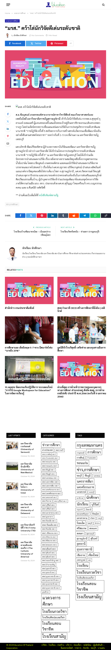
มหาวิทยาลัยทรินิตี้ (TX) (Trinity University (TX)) (28, 527)
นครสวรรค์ (81, 492)
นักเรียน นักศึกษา (20, 35)
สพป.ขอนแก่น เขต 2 (49, 462)
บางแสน (101, 648)
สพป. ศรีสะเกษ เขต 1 (50, 533)
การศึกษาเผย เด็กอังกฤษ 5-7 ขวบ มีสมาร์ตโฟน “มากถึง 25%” (28, 349)
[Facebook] (8, 114)
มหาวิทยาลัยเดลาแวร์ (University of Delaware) (27, 508)
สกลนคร (93, 528)
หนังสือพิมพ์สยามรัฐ (48, 195)
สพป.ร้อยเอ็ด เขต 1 (49, 521)
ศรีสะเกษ (81, 528)
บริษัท (44, 645)
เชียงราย (81, 555)
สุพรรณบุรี (90, 533)
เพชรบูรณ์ (81, 560)
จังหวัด (86, 648)
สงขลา (80, 533)
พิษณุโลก (95, 513)
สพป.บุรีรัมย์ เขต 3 (48, 509)
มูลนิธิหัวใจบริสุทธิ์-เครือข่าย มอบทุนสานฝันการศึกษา (81, 349)
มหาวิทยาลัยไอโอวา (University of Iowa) (27, 488)
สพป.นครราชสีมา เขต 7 (50, 486)
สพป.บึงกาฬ (46, 501)
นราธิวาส (80, 498)
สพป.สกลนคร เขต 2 (49, 545)
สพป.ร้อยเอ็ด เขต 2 (50, 525)
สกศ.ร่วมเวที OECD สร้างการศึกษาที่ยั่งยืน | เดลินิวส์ (81, 309)
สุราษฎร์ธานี (82, 538)
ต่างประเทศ (47, 450)
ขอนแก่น (82, 463)
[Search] (103, 4)
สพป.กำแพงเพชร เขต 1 (50, 458)
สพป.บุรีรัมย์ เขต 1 (60, 501)
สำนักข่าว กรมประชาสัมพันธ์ (19, 307)
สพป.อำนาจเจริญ (48, 564)
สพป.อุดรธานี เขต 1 (49, 568)
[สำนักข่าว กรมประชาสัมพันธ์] (29, 290)
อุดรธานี (81, 543)
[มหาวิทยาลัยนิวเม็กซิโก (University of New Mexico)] (12, 466)
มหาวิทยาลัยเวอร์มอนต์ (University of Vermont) (27, 447)
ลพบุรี (90, 523)
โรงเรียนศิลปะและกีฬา (53, 617)
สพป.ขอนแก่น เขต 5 (49, 466)
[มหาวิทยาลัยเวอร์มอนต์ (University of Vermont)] (12, 446)
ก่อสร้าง (60, 645)
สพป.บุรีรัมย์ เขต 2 (48, 505)
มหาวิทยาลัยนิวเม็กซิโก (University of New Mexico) (27, 468)
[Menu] (8, 4)
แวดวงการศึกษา (12, 21)
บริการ (69, 645)
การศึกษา (94, 452)
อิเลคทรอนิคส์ (67, 648)
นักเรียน (82, 504)
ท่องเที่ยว (77, 645)
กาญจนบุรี (80, 453)
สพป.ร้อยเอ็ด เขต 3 (49, 529)
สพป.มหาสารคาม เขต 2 (50, 513)
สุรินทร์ (93, 538)
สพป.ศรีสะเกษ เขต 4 (49, 541)
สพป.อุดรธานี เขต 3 (48, 572)
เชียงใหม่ (93, 555)
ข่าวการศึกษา (51, 445)
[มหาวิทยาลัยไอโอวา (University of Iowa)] (12, 486)
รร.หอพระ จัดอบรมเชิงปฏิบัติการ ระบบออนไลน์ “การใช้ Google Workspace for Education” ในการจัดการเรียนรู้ (28, 390)
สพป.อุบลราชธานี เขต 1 (51, 576)
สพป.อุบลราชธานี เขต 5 (51, 588)
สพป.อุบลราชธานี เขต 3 (50, 584)
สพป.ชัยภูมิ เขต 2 (48, 474)
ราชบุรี (100, 518)
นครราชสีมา (85, 481)
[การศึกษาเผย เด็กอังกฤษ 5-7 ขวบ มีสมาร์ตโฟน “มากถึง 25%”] (29, 330)
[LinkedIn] (8, 129)
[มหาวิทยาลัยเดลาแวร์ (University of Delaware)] (12, 507)
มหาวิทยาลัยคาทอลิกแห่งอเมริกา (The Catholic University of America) (27, 549)
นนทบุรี (91, 492)
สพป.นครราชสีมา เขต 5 (50, 482)
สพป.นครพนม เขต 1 (50, 478)
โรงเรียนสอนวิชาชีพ (51, 626)
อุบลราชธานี (84, 549)
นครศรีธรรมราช (85, 487)
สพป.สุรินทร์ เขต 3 (48, 557)
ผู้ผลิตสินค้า (98, 645)
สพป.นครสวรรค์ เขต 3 (49, 497)
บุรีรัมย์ (95, 504)
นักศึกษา (92, 497)
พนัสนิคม (87, 645)
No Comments (38, 35)
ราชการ (78, 648)
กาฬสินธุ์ (80, 457)
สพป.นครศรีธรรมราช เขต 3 (51, 493)
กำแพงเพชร (91, 458)
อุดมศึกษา (45, 592)
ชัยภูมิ (87, 475)
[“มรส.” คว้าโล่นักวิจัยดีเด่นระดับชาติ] (55, 74)
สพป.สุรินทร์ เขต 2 (48, 553)
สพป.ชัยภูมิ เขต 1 (48, 470)
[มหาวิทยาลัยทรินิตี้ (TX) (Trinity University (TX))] (12, 527)
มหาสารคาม (82, 518)
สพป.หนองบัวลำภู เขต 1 (50, 560)
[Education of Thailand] (55, 4)
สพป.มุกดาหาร (47, 517)
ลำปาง (97, 523)
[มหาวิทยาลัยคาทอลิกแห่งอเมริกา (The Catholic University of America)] (12, 544)
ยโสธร (92, 518)
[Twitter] (8, 121)
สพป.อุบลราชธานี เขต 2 (50, 580)
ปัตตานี (88, 509)
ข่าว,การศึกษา (12, 204)
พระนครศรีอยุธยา (83, 514)
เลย (89, 560)
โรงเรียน (82, 565)
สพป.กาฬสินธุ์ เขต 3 (49, 454)
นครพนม (97, 476)
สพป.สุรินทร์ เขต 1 (49, 549)
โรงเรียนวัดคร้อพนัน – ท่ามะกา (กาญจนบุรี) (80, 231)
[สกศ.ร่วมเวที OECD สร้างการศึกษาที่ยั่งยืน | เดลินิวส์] (81, 290)
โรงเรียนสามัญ (54, 636)
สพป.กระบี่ (59, 450)
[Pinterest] (8, 136)
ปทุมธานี (80, 509)
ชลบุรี (79, 475)
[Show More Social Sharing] (71, 43)
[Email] (8, 143)
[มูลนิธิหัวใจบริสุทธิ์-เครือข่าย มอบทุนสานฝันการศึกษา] (81, 330)
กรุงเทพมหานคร (89, 445)
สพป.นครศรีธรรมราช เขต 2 (51, 489)
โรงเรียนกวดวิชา (54, 611)
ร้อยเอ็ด (81, 523)
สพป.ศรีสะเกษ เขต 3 (49, 537)
